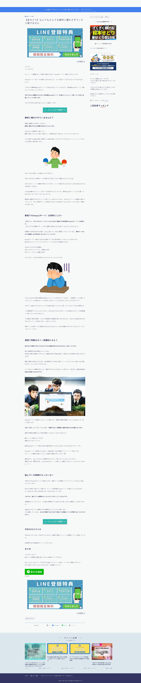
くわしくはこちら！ (86, 9)
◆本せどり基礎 (30, 16)
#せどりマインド (30, 618)
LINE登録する (81, 61)
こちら (106, 100)
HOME (26, 675)
